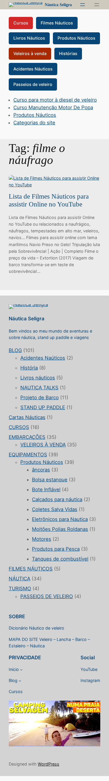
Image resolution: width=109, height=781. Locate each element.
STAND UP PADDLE (42, 407)
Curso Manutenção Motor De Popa (53, 107)
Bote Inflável (46, 489)
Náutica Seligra (58, 4)
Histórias (68, 53)
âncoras (41, 470)
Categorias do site (34, 123)
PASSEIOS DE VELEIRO (46, 596)
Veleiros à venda (30, 53)
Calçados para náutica (57, 499)
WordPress (48, 763)
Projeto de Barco (39, 397)
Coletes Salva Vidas (54, 509)
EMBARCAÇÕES (27, 437)
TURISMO (20, 588)
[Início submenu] (21, 669)
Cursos (20, 22)
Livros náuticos (37, 378)
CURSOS (19, 427)
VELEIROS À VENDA (43, 445)
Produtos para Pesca (56, 549)
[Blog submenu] (20, 680)
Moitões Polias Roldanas (60, 529)
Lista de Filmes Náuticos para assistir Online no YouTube (49, 200)
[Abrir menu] (82, 4)
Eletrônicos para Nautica (60, 519)
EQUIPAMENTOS (28, 454)
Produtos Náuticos (76, 38)
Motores (41, 539)
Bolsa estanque (49, 480)
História (29, 368)
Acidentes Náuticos (33, 68)
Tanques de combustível (60, 559)
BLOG (15, 350)
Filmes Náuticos (57, 22)
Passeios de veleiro (32, 84)
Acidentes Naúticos (42, 358)
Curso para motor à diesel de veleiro (55, 100)
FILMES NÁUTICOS (31, 569)
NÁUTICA (19, 579)
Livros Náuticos (29, 38)
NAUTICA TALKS (39, 387)
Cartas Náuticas (27, 417)
